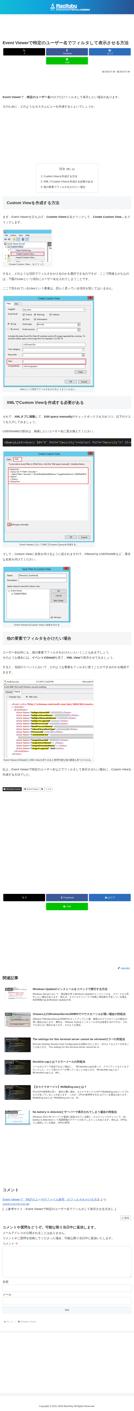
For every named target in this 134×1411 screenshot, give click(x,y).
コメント (10, 1243)
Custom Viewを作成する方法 (60, 176)
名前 (5, 1281)
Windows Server (13, 789)
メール (7, 1294)
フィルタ (47, 789)
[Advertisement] (67, 28)
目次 (62, 169)
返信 (127, 1217)
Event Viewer (33, 789)
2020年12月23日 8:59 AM (16, 1204)
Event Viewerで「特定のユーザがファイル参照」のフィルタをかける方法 (51, 1199)
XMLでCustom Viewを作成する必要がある (68, 181)
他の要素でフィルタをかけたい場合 (64, 186)
